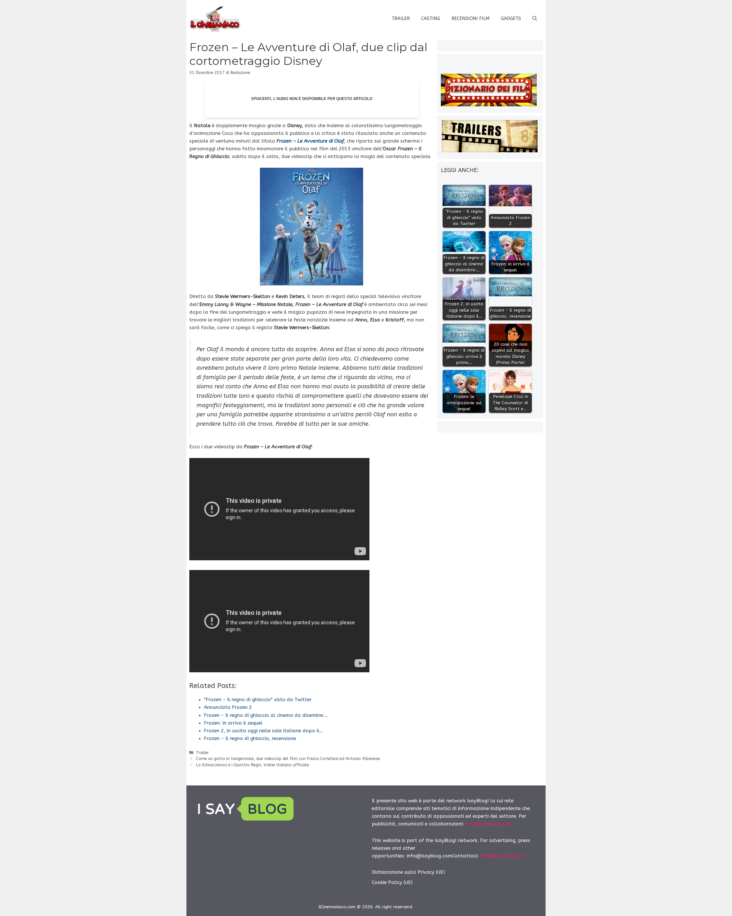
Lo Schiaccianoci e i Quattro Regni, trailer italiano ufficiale (252, 765)
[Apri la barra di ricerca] (535, 18)
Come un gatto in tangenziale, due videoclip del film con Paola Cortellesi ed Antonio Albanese (288, 758)
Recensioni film (470, 18)
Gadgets (511, 18)
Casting (430, 18)
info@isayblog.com (488, 824)
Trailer (401, 18)
